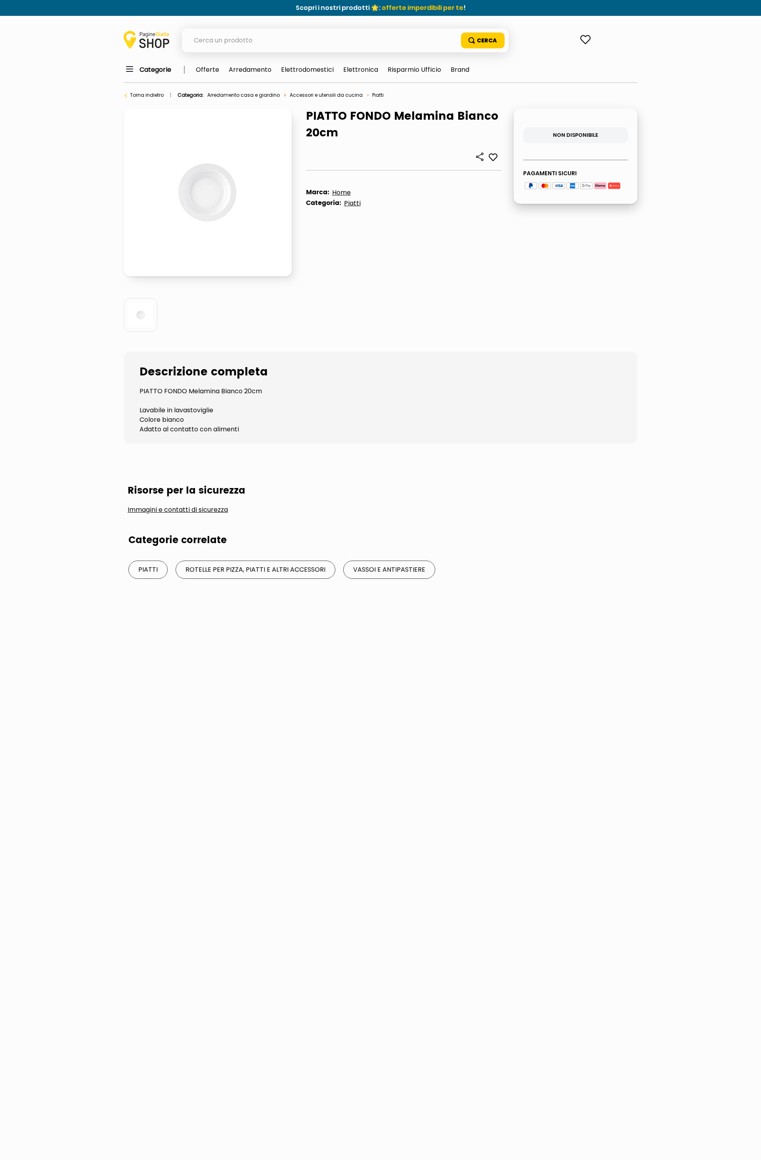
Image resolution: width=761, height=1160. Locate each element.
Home (341, 192)
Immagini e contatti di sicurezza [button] (178, 509)
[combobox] (345, 40)
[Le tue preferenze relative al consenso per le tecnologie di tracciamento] (747, 1146)
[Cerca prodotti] (483, 40)
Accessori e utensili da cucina (326, 95)
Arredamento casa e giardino (243, 95)
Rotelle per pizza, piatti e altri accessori (255, 569)
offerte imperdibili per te (422, 7)
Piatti (378, 95)
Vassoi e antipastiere (389, 569)
